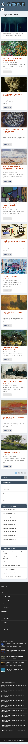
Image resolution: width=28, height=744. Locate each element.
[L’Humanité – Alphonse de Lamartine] (14, 441)
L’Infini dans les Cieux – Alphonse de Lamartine (11, 347)
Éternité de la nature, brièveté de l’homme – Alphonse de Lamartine (13, 35)
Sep (24, 690)
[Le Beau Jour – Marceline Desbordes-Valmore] (3, 663)
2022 (4, 524)
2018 (4, 539)
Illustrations (7, 596)
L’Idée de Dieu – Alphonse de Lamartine (12, 380)
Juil (19, 685)
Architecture (6, 489)
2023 (4, 520)
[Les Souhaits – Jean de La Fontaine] (3, 670)
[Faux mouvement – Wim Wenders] (3, 657)
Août (21, 685)
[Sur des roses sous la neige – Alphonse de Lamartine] (14, 82)
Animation (6, 607)
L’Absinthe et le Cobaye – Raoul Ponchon (13, 562)
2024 (4, 517)
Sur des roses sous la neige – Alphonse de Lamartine (13, 93)
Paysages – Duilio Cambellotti (10, 573)
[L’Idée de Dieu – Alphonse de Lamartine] (14, 370)
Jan (5, 685)
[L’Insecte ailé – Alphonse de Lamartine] (14, 300)
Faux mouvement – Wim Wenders (14, 656)
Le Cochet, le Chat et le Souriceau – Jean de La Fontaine (16, 644)
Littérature (11, 60)
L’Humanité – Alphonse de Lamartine (12, 452)
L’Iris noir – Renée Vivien (9, 569)
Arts (4, 493)
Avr (12, 685)
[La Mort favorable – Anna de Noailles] (3, 651)
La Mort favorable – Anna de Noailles (15, 650)
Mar (9, 685)
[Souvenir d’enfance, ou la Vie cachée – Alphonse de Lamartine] (14, 118)
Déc (7, 691)
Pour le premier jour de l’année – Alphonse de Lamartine (11, 204)
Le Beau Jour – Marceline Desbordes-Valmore (15, 663)
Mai (14, 685)
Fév (7, 685)
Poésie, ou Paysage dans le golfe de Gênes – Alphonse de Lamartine (13, 166)
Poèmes (15, 60)
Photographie (7, 600)
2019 (4, 535)
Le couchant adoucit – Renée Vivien (12, 576)
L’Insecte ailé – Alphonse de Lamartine (12, 311)
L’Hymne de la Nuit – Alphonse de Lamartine (13, 416)
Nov (5, 691)
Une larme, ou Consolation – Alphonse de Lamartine (13, 57)
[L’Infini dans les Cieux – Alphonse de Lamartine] (14, 336)
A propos (22, 740)
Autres (5, 615)
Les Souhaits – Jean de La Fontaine (15, 669)
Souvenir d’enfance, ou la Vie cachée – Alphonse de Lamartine (13, 129)
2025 (4, 513)
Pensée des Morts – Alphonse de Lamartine (14, 240)
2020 (4, 532)
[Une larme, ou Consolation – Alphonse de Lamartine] (14, 47)
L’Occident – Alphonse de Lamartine (11, 275)
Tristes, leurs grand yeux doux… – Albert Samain (13, 552)
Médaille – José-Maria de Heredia (11, 565)
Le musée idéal (7, 486)
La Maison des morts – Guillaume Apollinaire (11, 557)
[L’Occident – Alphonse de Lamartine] (14, 265)
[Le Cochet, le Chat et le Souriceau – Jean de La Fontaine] (3, 645)
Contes (5, 622)
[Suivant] (25, 473)
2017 (4, 543)
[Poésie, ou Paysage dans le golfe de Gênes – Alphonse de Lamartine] (14, 155)
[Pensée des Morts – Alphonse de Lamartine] (14, 229)
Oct (2, 691)
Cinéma (5, 501)
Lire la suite (7, 70)
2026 (4, 509)
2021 (4, 528)
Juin (16, 685)
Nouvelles (6, 626)
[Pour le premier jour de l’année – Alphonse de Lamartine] (14, 192)
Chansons (6, 618)
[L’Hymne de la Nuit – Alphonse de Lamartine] (14, 405)
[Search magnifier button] (25, 477)
